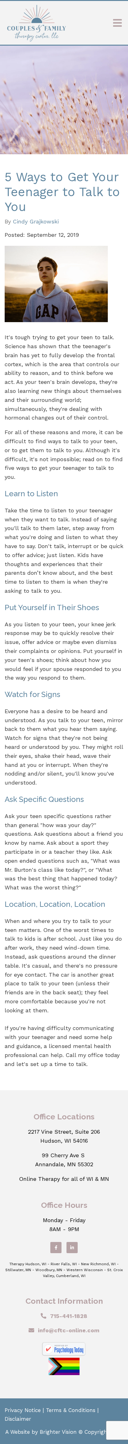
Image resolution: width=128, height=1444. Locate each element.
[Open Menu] (117, 23)
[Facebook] (56, 1247)
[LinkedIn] (72, 1247)
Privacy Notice (23, 1410)
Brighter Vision (58, 1432)
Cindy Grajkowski (36, 221)
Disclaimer (18, 1419)
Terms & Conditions (70, 1410)
